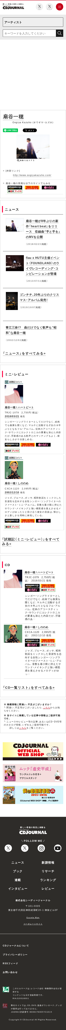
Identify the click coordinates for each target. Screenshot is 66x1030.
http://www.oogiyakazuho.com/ (32, 175)
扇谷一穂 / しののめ (17, 483)
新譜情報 (48, 862)
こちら (46, 707)
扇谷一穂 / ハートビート (19, 407)
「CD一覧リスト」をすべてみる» (29, 687)
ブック (18, 871)
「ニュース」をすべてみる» (24, 353)
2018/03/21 (12, 416)
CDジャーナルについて (16, 945)
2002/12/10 (12, 492)
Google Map (33, 917)
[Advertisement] (33, 75)
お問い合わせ (10, 972)
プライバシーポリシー (15, 954)
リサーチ (48, 871)
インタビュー (18, 888)
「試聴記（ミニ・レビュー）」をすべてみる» (31, 541)
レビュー (48, 888)
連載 (18, 879)
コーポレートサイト (33, 923)
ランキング (48, 879)
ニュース (17, 862)
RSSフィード (10, 963)
